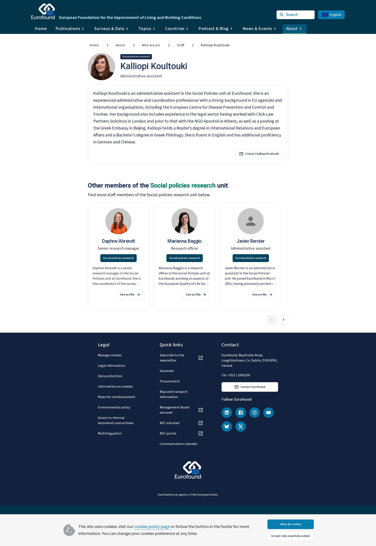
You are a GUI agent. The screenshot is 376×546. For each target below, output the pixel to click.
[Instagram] (254, 412)
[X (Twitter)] (240, 426)
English (335, 14)
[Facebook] (240, 412)
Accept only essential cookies (290, 536)
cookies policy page (152, 527)
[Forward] (283, 319)
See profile (127, 294)
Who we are (151, 45)
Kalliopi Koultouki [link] (215, 45)
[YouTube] (268, 412)
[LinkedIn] (227, 412)
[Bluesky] (227, 426)
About (120, 45)
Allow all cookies (290, 524)
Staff (180, 45)
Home (41, 29)
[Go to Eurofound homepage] (43, 11)
